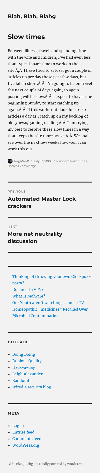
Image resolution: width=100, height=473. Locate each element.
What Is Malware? (28, 296)
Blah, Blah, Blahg (32, 16)
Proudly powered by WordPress (60, 464)
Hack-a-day (23, 367)
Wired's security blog (31, 387)
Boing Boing (23, 354)
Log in (18, 425)
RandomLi (21, 380)
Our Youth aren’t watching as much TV (48, 302)
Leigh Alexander (27, 374)
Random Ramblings (71, 161)
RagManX (21, 161)
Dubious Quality (27, 360)
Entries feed (23, 432)
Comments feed (26, 438)
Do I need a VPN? (27, 289)
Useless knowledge (22, 166)
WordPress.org (25, 445)
